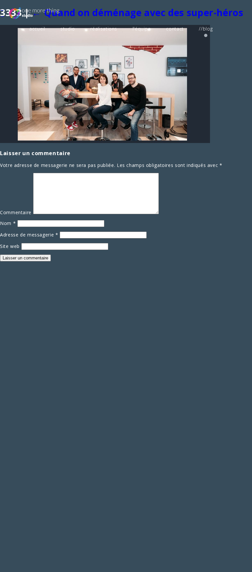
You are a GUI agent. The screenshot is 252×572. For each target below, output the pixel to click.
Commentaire (16, 212)
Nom (8, 223)
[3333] (105, 141)
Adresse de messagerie (29, 235)
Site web (10, 246)
